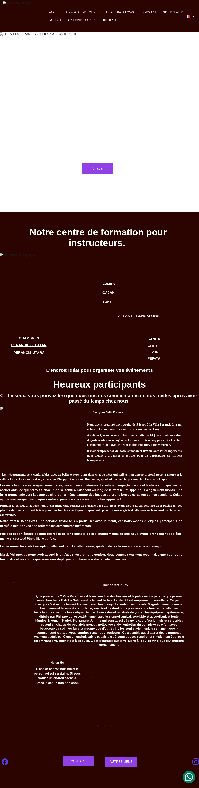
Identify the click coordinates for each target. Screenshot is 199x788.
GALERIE (75, 20)
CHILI (152, 346)
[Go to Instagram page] (195, 761)
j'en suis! (98, 168)
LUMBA (108, 284)
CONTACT (92, 20)
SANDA (154, 339)
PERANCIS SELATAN (28, 345)
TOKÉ (107, 302)
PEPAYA (154, 358)
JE (150, 352)
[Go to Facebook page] (5, 761)
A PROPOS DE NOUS (80, 12)
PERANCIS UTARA (29, 353)
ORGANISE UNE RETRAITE (163, 12)
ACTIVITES (57, 20)
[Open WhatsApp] (189, 777)
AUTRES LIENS (121, 761)
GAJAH (108, 293)
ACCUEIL (56, 12)
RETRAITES (111, 20)
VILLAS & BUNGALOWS (116, 12)
